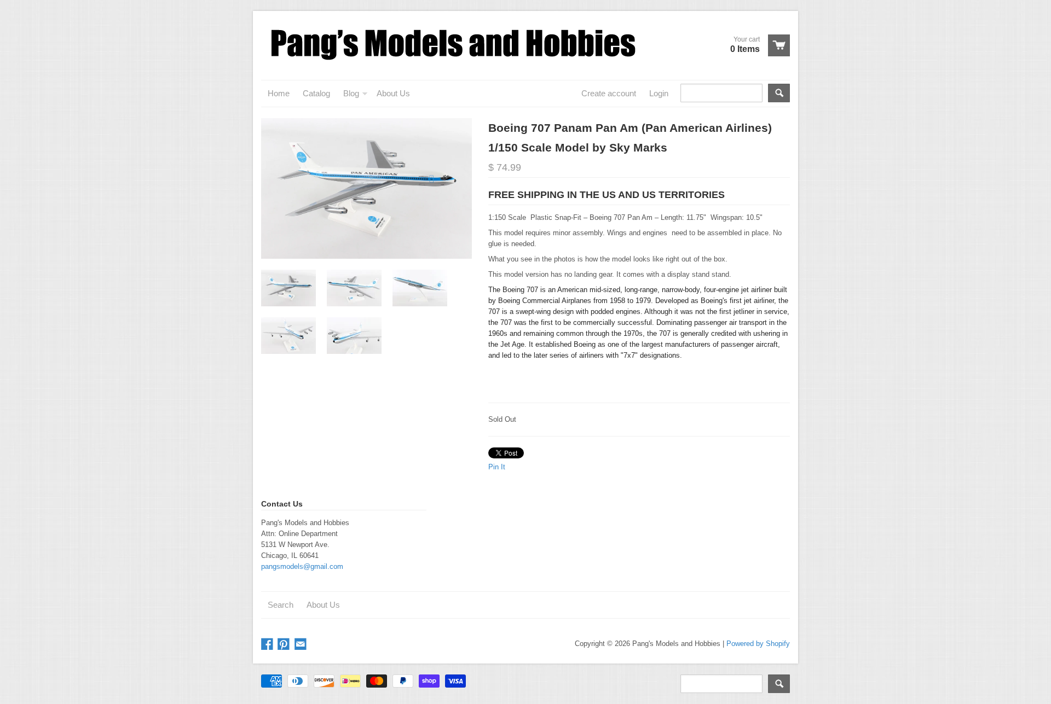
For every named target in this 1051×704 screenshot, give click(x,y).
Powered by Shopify (758, 643)
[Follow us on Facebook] (268, 644)
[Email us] (301, 644)
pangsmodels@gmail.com (302, 566)
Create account (608, 93)
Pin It (496, 467)
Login (658, 93)
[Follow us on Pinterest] (285, 644)
